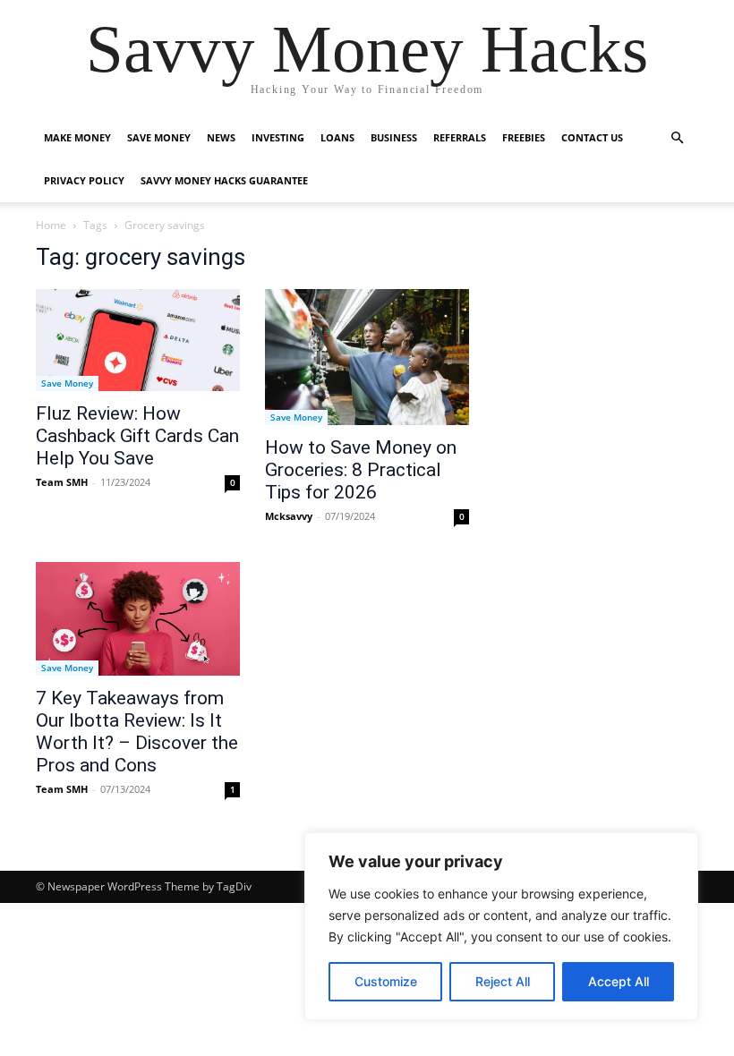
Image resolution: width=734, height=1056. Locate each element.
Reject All (502, 981)
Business (394, 137)
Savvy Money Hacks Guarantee (224, 180)
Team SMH (62, 482)
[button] (676, 138)
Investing (278, 137)
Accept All (618, 981)
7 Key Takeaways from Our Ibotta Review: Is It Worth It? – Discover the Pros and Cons (137, 731)
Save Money (159, 137)
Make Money (77, 137)
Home (51, 225)
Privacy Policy (84, 180)
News (221, 137)
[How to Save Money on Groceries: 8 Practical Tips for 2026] (367, 357)
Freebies (523, 137)
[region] (501, 926)
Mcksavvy (288, 516)
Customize (385, 981)
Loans (337, 137)
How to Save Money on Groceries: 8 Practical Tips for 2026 (361, 470)
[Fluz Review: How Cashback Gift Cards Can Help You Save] (138, 340)
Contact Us (592, 137)
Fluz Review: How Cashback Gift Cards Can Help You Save (137, 436)
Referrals (459, 137)
